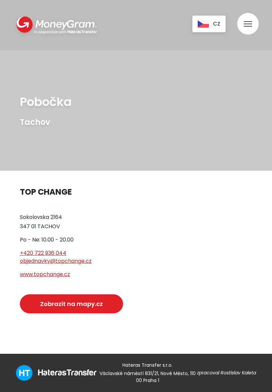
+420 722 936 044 (43, 253)
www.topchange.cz (45, 274)
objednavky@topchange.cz (56, 261)
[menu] (248, 17)
